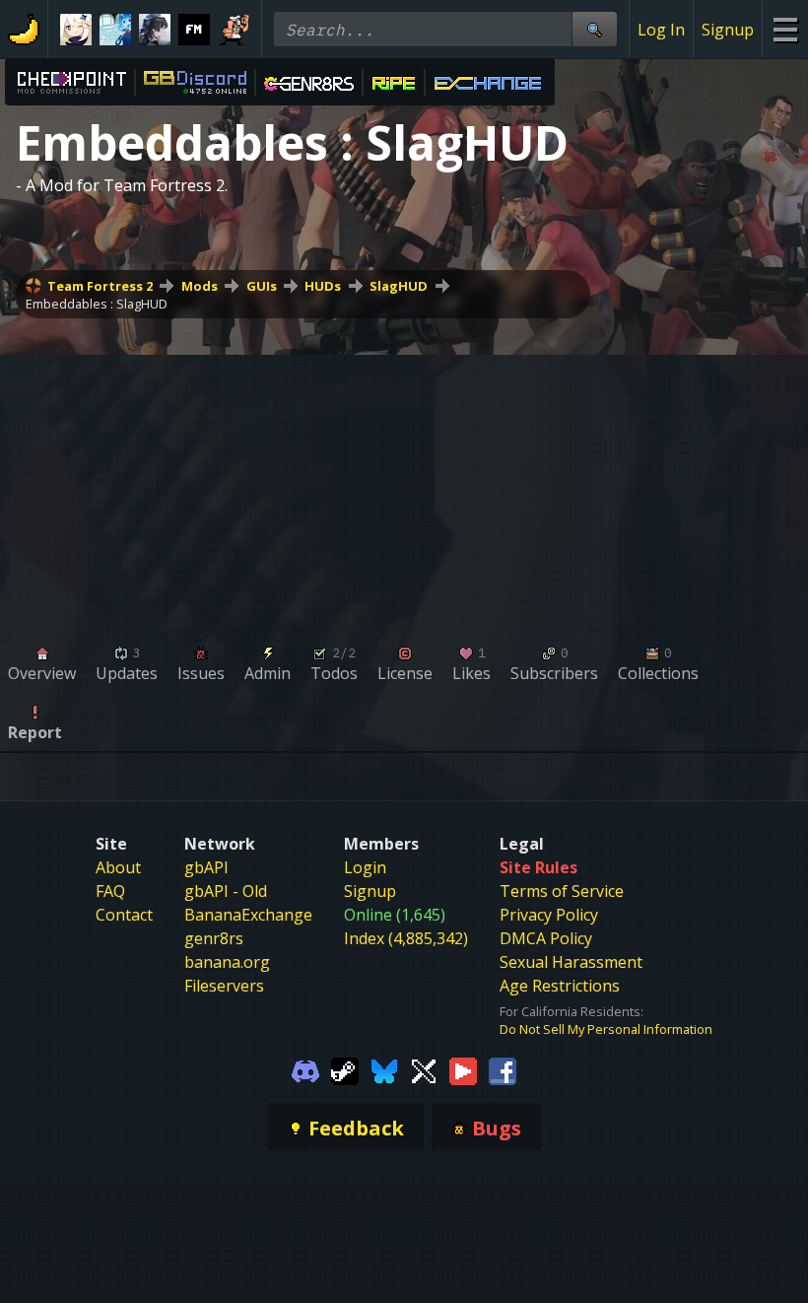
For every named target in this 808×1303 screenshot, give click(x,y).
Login (365, 867)
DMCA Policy (546, 938)
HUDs (322, 286)
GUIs (261, 286)
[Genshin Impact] (76, 29)
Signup (728, 29)
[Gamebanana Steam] (345, 1069)
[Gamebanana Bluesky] (384, 1069)
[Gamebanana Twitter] (423, 1069)
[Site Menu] (785, 29)
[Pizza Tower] (233, 29)
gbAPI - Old (225, 891)
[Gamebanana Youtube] (463, 1069)
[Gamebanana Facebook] (502, 1069)
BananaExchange (248, 915)
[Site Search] (594, 29)
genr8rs (213, 938)
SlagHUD (399, 286)
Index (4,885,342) (406, 938)
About (118, 867)
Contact (124, 915)
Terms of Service (562, 891)
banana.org (227, 962)
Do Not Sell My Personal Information (606, 1029)
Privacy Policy (549, 915)
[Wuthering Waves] (154, 29)
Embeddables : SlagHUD (97, 303)
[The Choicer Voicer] (115, 29)
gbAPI (206, 867)
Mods (199, 286)
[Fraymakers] (194, 29)
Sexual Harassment (571, 962)
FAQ (110, 891)
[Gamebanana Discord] (305, 1069)
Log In (661, 29)
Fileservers (224, 985)
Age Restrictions (560, 985)
